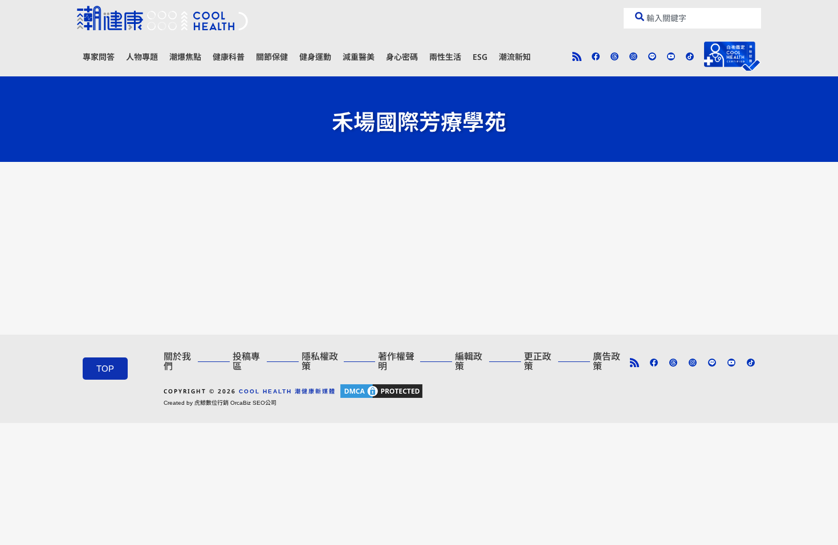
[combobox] (692, 18)
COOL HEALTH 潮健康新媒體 (287, 391)
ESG (480, 56)
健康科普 (229, 56)
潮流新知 (515, 56)
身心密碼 (402, 56)
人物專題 (142, 56)
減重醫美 (359, 56)
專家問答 (99, 56)
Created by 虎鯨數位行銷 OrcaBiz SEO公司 (220, 403)
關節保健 (272, 56)
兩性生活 (445, 56)
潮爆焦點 (185, 56)
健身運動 (315, 56)
